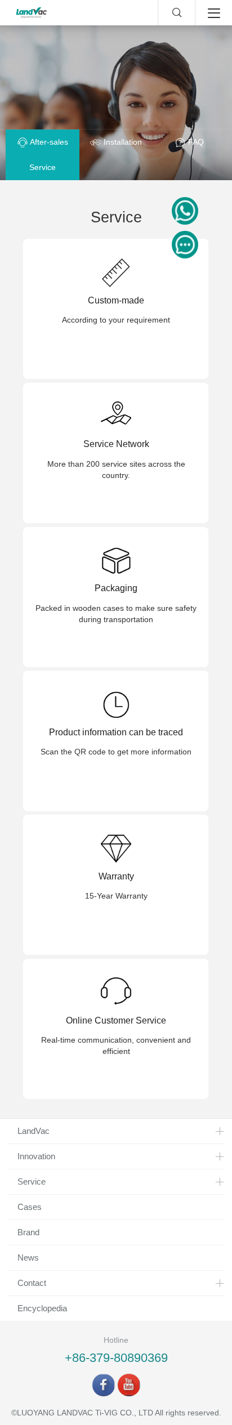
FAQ (195, 141)
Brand (28, 1232)
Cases (29, 1207)
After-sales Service (48, 154)
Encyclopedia (42, 1308)
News (28, 1257)
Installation (121, 141)
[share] (103, 1385)
